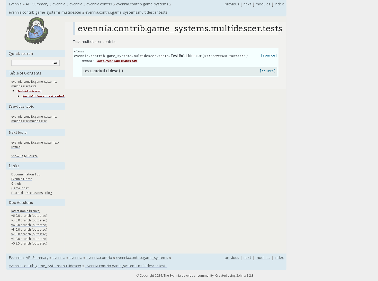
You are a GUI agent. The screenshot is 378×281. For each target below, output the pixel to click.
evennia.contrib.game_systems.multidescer (45, 12)
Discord (17, 193)
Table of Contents (25, 73)
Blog (48, 193)
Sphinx (241, 275)
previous (232, 4)
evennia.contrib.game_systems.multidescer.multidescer (34, 118)
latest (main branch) (25, 211)
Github (16, 183)
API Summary (37, 4)
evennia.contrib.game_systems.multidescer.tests (126, 12)
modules (263, 4)
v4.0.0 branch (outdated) (29, 225)
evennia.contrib (99, 4)
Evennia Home (21, 179)
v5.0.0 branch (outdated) (29, 220)
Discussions (34, 193)
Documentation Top (26, 174)
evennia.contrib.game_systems (142, 4)
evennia (58, 4)
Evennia (15, 4)
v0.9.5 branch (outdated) (29, 243)
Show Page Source (24, 156)
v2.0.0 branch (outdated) (29, 234)
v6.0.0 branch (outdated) (29, 215)
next (247, 4)
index (279, 4)
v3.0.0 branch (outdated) (29, 229)
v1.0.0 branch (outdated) (29, 239)
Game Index (20, 188)
